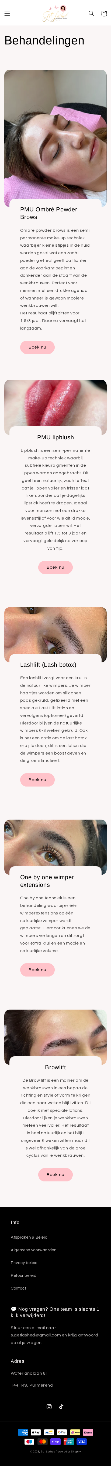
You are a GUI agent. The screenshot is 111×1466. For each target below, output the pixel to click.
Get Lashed (48, 1452)
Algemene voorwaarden (34, 1250)
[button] (7, 13)
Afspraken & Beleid (29, 1237)
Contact (18, 1288)
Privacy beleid (24, 1263)
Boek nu (37, 347)
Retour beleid (23, 1276)
